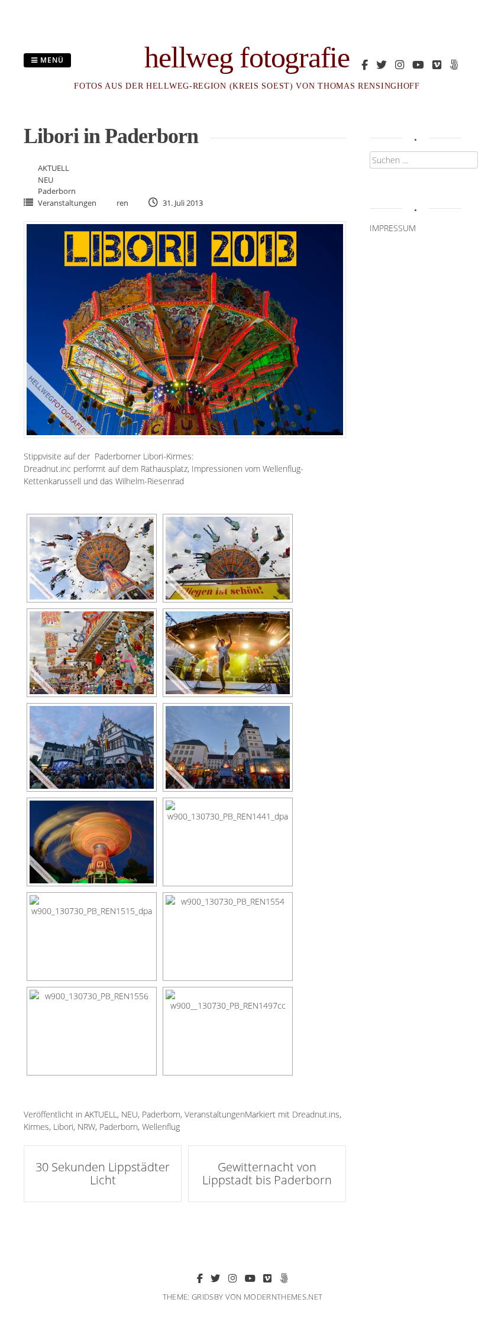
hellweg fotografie (247, 57)
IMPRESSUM (393, 228)
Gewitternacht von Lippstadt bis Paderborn (267, 1173)
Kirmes (36, 1126)
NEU (45, 179)
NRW (86, 1126)
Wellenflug (161, 1126)
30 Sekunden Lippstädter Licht (102, 1173)
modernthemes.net (283, 1296)
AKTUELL (53, 168)
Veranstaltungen (67, 202)
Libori (63, 1126)
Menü (51, 60)
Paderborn (57, 191)
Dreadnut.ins (316, 1114)
